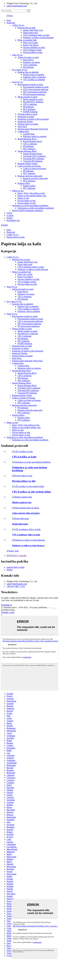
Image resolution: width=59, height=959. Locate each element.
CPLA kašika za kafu (32, 50)
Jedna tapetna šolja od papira (26, 513)
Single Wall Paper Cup (33, 30)
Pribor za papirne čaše (27, 40)
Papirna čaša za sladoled (28, 72)
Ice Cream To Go (19, 69)
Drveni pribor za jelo (27, 200)
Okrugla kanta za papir (27, 114)
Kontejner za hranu (26, 116)
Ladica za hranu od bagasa (29, 166)
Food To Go (17, 82)
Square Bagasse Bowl (27, 151)
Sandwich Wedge (25, 121)
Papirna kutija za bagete (28, 124)
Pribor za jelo (18, 191)
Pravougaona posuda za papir (30, 84)
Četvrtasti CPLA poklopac (34, 156)
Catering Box (23, 131)
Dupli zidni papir (30, 32)
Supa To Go (17, 55)
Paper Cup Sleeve (31, 45)
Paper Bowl (28, 60)
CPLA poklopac (30, 65)
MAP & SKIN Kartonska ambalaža (27, 210)
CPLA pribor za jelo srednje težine (31, 491)
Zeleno (10, 218)
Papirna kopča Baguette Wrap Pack (33, 129)
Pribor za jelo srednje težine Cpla (32, 195)
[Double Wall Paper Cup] (20, 518)
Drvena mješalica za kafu (34, 47)
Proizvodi (11, 23)
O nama (10, 215)
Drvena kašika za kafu (32, 52)
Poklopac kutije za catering (34, 136)
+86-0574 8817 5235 (16, 586)
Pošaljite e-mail (7, 612)
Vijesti (9, 213)
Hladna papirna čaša (21, 502)
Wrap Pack (22, 126)
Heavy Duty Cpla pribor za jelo (31, 193)
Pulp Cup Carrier (30, 42)
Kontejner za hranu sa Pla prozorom (33, 119)
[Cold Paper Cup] (22, 497)
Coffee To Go (18, 25)
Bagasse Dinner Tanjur (27, 163)
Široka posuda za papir (27, 97)
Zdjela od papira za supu (28, 57)
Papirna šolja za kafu (27, 27)
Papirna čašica (24, 183)
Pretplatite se (6, 605)
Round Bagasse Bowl (27, 139)
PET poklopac (29, 109)
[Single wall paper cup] (25, 508)
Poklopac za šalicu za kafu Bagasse (38, 37)
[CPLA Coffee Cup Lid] (26, 529)
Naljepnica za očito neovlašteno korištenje (30, 205)
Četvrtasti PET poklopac (33, 158)
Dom (9, 20)
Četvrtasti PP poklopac (33, 161)
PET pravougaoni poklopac (35, 92)
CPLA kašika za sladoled (34, 79)
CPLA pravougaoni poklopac (36, 89)
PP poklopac (28, 67)
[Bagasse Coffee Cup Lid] (28, 540)
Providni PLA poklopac (33, 102)
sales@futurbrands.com (17, 6)
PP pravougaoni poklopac (34, 94)
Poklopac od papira (31, 62)
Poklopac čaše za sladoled (34, 77)
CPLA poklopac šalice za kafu (36, 35)
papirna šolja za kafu (15, 567)
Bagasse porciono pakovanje (30, 176)
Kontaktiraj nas (13, 220)
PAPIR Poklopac (30, 111)
